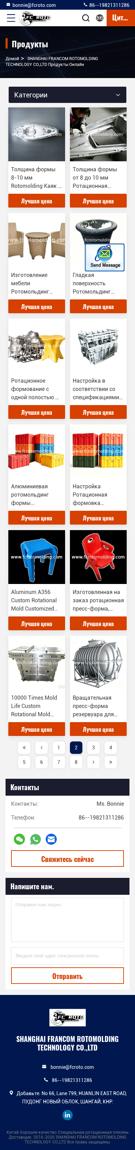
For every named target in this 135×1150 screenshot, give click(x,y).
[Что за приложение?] (35, 839)
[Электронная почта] (51, 839)
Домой (12, 58)
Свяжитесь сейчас (67, 859)
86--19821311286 (108, 5)
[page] (24, 747)
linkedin (67, 1115)
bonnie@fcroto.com (34, 5)
